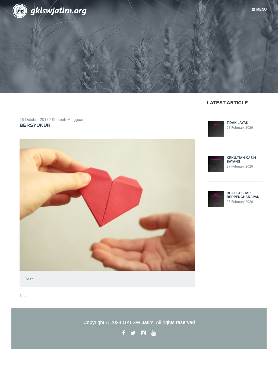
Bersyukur (35, 125)
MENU (261, 9)
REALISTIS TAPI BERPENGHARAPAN (243, 195)
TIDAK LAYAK (237, 123)
